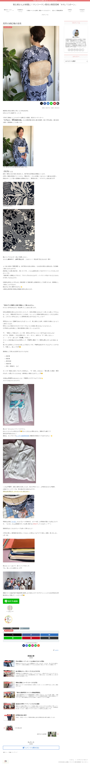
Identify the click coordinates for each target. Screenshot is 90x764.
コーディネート (16, 628)
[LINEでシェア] (51, 103)
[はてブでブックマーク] (48, 103)
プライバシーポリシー (83, 759)
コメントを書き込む (32, 748)
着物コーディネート (25, 628)
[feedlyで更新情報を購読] (35, 645)
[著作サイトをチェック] (23, 645)
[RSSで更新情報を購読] (38, 645)
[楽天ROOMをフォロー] (32, 645)
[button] (57, 103)
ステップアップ (7, 628)
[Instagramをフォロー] (26, 645)
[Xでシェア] (41, 103)
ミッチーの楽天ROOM (22, 436)
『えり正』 (14, 521)
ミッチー (76, 37)
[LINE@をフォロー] (29, 645)
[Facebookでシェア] (44, 103)
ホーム (72, 759)
